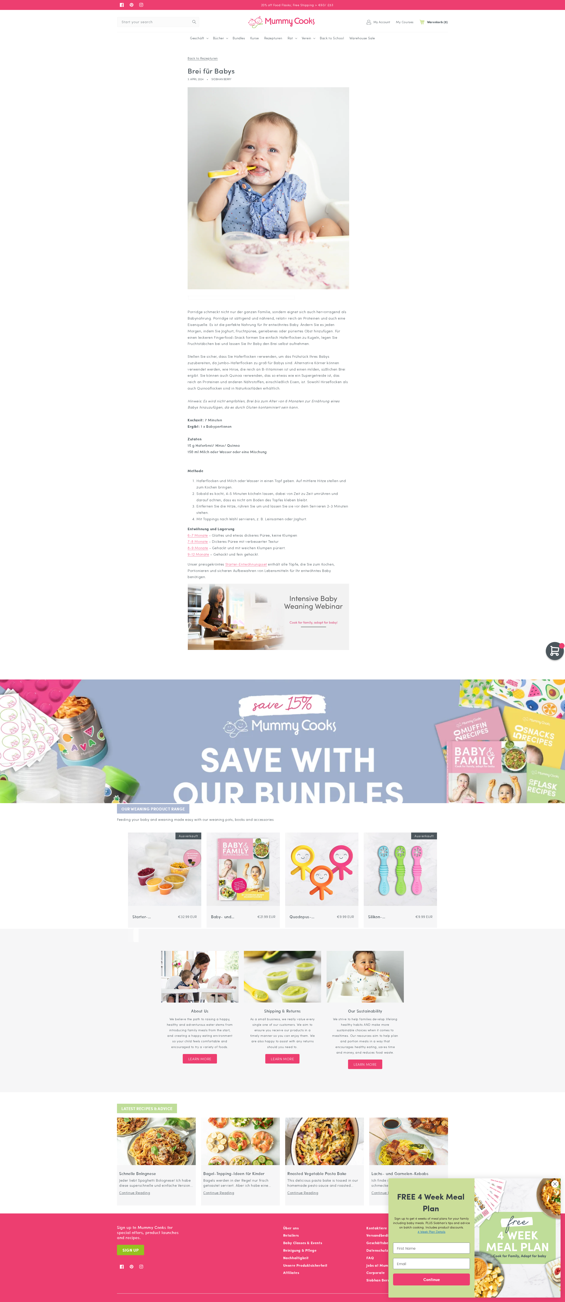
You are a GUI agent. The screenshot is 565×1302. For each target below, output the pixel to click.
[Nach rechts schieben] (136, 935)
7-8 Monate (198, 541)
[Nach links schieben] (130, 935)
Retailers (291, 1235)
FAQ (370, 1257)
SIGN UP (130, 1250)
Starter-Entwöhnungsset (246, 564)
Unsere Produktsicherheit (305, 1265)
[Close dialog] (555, 1184)
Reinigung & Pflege (300, 1250)
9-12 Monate (198, 554)
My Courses (405, 22)
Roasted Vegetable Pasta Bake (317, 1173)
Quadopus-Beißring (300, 916)
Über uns (291, 1227)
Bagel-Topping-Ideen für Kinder (234, 1173)
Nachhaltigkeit (296, 1257)
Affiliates (291, 1272)
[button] (198, 38)
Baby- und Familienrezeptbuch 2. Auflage (226, 916)
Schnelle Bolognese (137, 1173)
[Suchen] (194, 22)
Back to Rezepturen (203, 58)
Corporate (375, 1272)
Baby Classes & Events (302, 1242)
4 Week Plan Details (431, 1231)
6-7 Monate (198, 535)
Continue (431, 1279)
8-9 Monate (198, 547)
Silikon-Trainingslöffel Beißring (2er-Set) (381, 916)
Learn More (199, 1058)
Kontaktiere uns (380, 1227)
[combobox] (158, 22)
